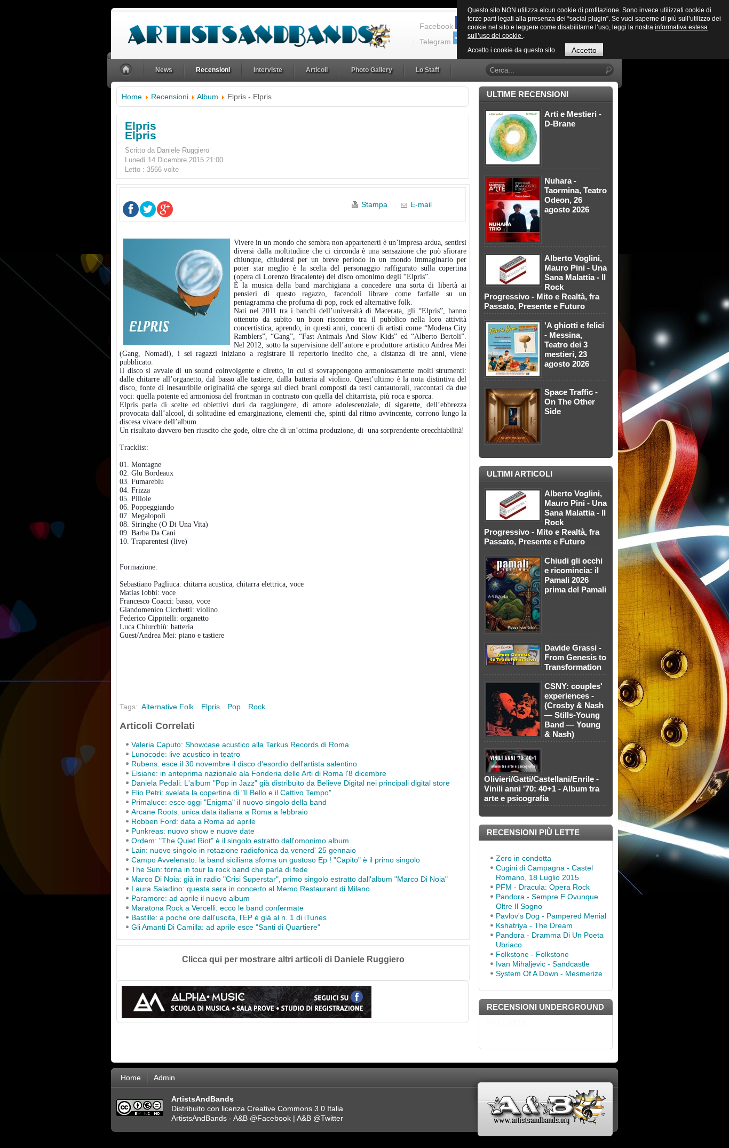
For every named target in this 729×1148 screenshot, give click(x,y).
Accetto (584, 50)
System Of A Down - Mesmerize (549, 973)
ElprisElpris (140, 130)
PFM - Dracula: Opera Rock (543, 887)
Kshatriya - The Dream (534, 925)
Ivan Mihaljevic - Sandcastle (543, 964)
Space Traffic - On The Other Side (571, 401)
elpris (210, 706)
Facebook (436, 26)
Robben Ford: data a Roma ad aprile (193, 821)
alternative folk (167, 706)
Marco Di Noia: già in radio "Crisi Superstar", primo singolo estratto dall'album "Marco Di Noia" (289, 879)
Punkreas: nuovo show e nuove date (193, 831)
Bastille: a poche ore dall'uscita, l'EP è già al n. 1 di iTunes (229, 917)
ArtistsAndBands (199, 1118)
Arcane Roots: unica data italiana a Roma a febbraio (219, 811)
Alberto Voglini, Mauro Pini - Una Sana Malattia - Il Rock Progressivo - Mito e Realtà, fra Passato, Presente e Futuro (545, 282)
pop (234, 706)
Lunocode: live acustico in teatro (185, 754)
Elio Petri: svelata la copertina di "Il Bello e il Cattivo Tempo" (231, 792)
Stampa (374, 204)
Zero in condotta (523, 858)
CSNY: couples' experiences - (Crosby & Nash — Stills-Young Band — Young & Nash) (574, 710)
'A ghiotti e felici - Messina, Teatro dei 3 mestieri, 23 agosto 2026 (574, 344)
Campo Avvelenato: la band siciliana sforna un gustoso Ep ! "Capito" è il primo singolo (275, 860)
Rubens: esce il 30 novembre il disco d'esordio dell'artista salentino (244, 763)
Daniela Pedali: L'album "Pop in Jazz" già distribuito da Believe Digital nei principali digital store (290, 783)
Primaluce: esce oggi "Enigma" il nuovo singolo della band (229, 802)
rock (256, 706)
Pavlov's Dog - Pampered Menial (551, 916)
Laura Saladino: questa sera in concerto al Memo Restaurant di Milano (250, 888)
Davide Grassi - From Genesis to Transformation (575, 657)
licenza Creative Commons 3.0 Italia (282, 1108)
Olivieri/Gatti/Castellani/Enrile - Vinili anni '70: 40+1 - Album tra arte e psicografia (541, 788)
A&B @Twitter (320, 1118)
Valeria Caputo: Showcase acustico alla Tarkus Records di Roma (240, 744)
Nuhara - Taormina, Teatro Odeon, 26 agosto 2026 (575, 195)
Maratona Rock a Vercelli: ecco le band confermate (217, 908)
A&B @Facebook (262, 1118)
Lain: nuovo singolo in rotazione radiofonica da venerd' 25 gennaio (243, 850)
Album (207, 96)
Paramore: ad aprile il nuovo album (190, 898)
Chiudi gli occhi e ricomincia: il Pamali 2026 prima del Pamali (575, 575)
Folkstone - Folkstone (532, 954)
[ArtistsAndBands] (250, 30)
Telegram (435, 41)
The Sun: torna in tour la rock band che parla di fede (219, 869)
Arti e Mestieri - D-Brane (572, 118)
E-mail (421, 204)
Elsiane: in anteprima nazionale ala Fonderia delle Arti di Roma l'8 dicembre (258, 773)
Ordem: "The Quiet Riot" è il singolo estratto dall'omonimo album (240, 840)
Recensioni (169, 96)
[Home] (127, 70)
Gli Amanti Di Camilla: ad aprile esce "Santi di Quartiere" (225, 927)
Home (132, 96)
